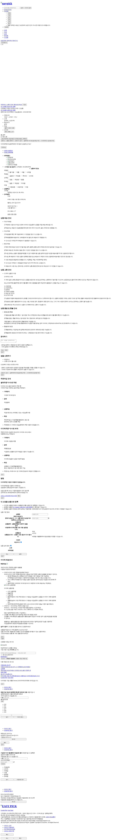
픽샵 (20, 104)
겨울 (23, 172)
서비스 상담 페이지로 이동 (9, 496)
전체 (9, 13)
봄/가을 (12, 172)
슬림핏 (12, 176)
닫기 (7, 717)
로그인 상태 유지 (8, 655)
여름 (17, 172)
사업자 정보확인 (51, 817)
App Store (10, 677)
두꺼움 (23, 183)
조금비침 (20, 187)
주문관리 (9, 40)
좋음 (22, 179)
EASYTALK (7, 9)
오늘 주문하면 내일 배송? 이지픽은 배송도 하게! (14, 138)
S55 (6, 131)
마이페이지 (4, 42)
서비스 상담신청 (9, 831)
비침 (26, 187)
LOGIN (6, 27)
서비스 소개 (7, 825)
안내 (9, 21)
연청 (13, 128)
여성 (5, 32)
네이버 (3, 764)
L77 (12, 131)
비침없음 (12, 187)
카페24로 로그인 (16, 669)
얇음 (11, 183)
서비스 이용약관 (9, 827)
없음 (11, 179)
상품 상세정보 (8, 150)
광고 (9, 23)
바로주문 (3, 40)
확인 (6, 350)
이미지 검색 (28, 8)
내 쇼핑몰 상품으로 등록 (8, 110)
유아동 (6, 35)
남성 (5, 34)
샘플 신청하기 (10, 140)
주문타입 (3, 147)
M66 (9, 131)
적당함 (18, 176)
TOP (2, 638)
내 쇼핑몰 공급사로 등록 (8, 106)
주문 (9, 15)
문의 (9, 19)
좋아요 (3, 140)
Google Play (4, 677)
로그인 (3, 658)
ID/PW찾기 (4, 656)
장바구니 (15, 40)
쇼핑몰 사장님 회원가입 (16, 658)
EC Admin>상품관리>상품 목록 (22, 507)
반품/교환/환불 (8, 152)
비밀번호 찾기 (8, 689)
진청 (9, 128)
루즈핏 (25, 176)
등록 (20, 554)
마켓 (5, 30)
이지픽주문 (47, 140)
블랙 (6, 128)
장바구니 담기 (18, 140)
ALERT (6, 11)
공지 (9, 17)
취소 (2, 350)
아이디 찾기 (7, 687)
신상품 (6, 37)
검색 (22, 8)
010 (2, 701)
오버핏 (31, 176)
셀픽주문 (31, 140)
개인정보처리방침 (9, 829)
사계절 (29, 172)
